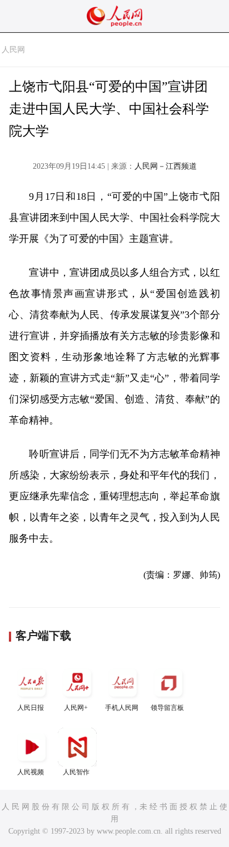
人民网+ (76, 708)
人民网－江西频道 (166, 166)
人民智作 (76, 772)
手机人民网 (121, 708)
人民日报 (30, 708)
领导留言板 (167, 708)
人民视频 (30, 772)
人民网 (13, 50)
